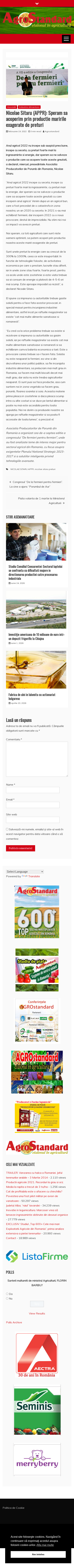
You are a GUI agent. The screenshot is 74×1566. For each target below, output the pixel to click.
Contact (11, 1238)
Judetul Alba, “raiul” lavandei (23, 1205)
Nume (10, 784)
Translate (34, 876)
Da (11, 1294)
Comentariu (14, 739)
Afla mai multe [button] (45, 1545)
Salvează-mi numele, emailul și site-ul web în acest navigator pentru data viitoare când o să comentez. (34, 834)
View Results (37, 1313)
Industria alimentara (29, 107)
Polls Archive (14, 1322)
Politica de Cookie (13, 1507)
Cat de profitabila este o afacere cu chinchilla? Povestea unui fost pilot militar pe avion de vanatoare (34, 1196)
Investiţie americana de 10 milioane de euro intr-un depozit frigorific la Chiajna (37, 636)
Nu (10, 1298)
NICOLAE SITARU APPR (22, 469)
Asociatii (11, 107)
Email (10, 799)
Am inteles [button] (38, 1554)
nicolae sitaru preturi (45, 469)
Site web (11, 814)
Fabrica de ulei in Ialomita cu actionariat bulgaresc (32, 696)
